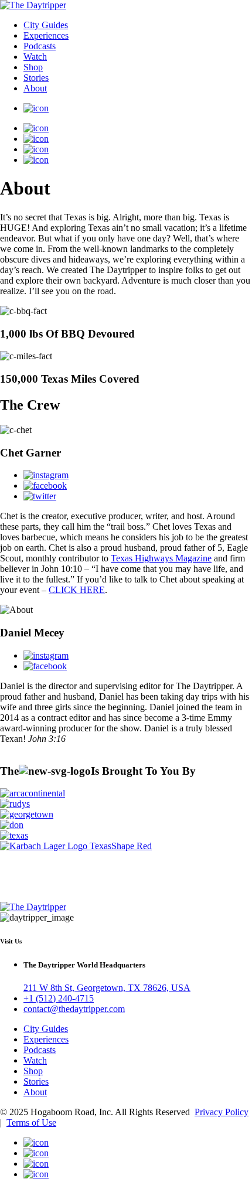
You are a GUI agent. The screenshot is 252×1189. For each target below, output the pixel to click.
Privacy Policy (221, 1112)
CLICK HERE (77, 590)
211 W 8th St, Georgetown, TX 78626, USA (106, 988)
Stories (36, 78)
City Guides (45, 25)
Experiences (46, 35)
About (35, 88)
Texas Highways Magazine (161, 558)
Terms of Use (31, 1122)
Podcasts (39, 46)
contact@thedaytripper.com (74, 1009)
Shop (33, 67)
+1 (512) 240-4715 (58, 998)
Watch (35, 57)
